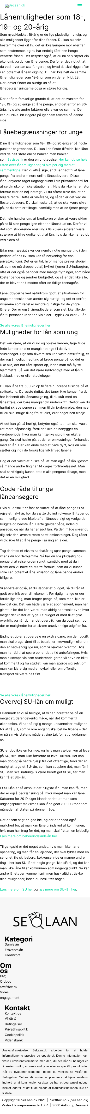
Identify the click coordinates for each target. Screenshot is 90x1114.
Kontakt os (13, 1013)
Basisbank (15, 159)
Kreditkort (12, 955)
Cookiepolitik (14, 1035)
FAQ (3, 976)
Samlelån (12, 944)
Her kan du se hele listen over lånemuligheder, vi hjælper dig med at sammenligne (43, 165)
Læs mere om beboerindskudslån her (28, 836)
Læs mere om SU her (16, 889)
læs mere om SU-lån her (57, 889)
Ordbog (5, 981)
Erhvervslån (14, 950)
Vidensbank (14, 1040)
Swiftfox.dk (8, 987)
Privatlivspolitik (16, 1029)
